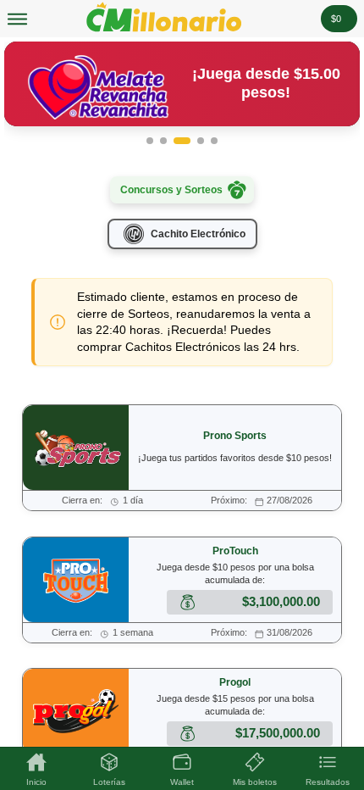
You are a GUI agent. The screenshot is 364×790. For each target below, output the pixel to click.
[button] (149, 140)
